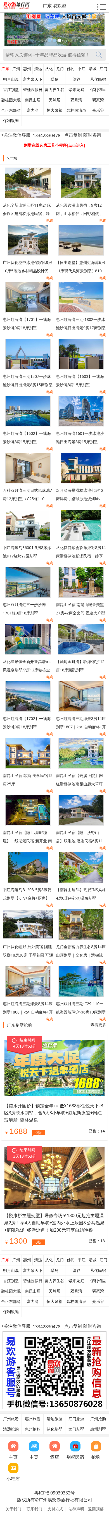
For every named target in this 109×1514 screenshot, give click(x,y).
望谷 (76, 79)
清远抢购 (11, 1429)
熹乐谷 (98, 110)
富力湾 (33, 110)
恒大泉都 (54, 110)
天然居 (54, 99)
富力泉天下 (32, 79)
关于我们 (13, 1508)
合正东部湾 (11, 110)
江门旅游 (76, 1418)
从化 (49, 68)
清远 (38, 68)
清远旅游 (54, 1418)
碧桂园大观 (11, 99)
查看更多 (98, 1024)
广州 (16, 68)
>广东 (12, 158)
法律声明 (76, 1508)
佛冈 (71, 68)
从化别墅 (54, 1429)
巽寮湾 (98, 99)
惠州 (27, 68)
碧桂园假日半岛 (32, 91)
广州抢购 (98, 1418)
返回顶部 (96, 1508)
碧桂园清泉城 (76, 112)
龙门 (60, 68)
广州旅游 (11, 1418)
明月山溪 (11, 79)
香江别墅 (11, 89)
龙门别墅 (76, 1429)
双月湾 (76, 99)
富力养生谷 (54, 89)
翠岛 (54, 79)
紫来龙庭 (76, 89)
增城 (92, 68)
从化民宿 (98, 79)
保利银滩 (11, 120)
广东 (5, 68)
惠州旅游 (33, 1418)
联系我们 (34, 1508)
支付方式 (55, 1508)
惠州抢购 (33, 1429)
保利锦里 (98, 89)
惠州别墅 (98, 1429)
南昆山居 (33, 99)
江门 (103, 68)
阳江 (82, 68)
